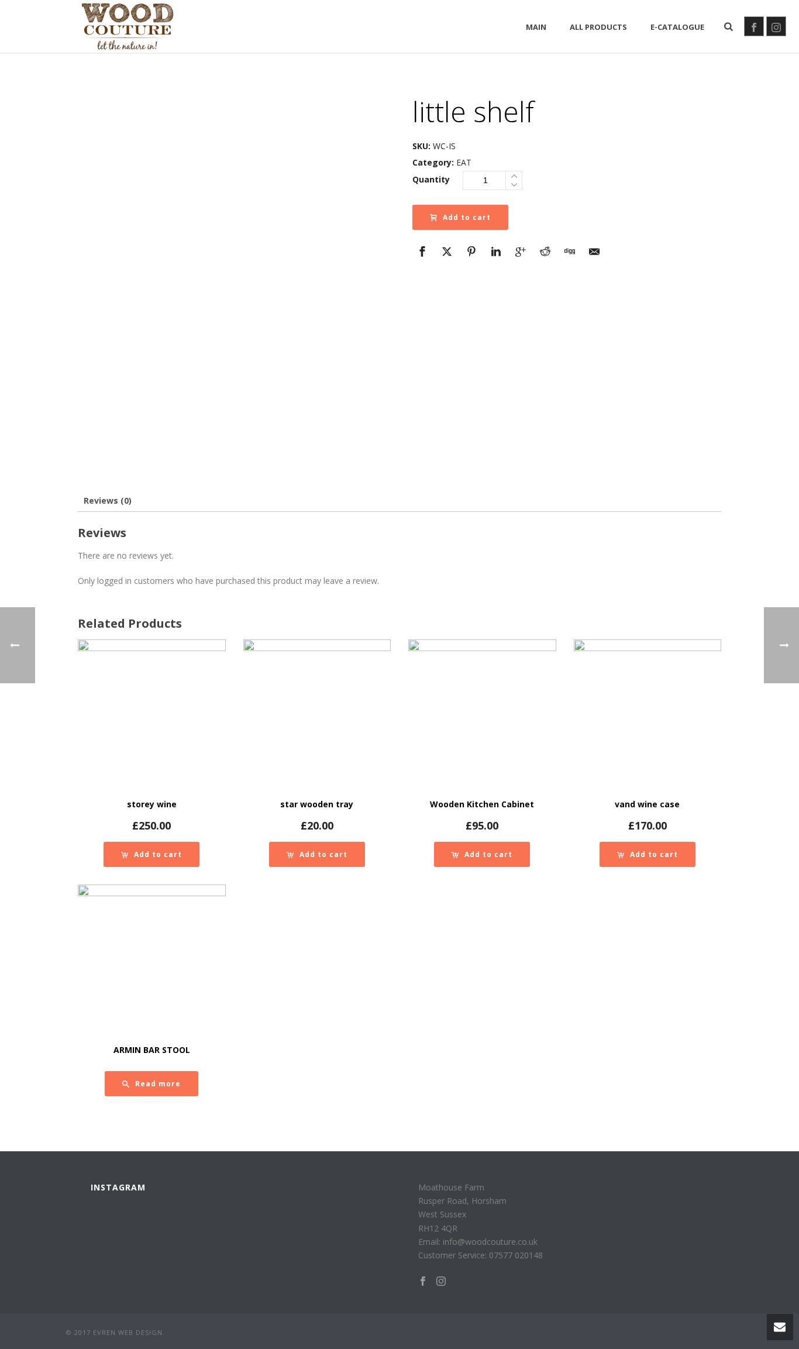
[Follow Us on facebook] (423, 1281)
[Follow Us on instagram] (441, 1281)
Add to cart (467, 217)
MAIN (536, 27)
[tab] (107, 500)
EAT (463, 162)
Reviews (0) (108, 500)
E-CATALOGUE (677, 27)
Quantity (431, 179)
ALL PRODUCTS (598, 27)
